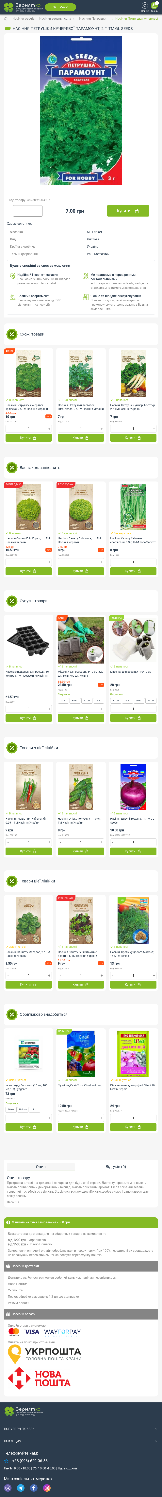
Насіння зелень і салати (56, 18)
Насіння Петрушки (92, 18)
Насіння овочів (23, 18)
